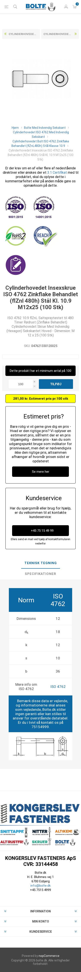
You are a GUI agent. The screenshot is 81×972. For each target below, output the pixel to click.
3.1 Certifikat (57, 172)
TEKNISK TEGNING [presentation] (40, 563)
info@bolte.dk (40, 886)
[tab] (40, 563)
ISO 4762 (58, 686)
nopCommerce (49, 956)
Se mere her (40, 472)
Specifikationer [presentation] (40, 574)
